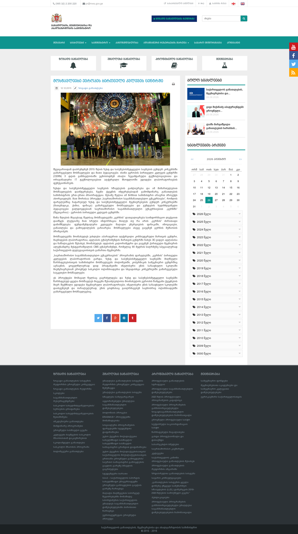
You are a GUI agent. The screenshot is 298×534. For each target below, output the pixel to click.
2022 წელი (203, 245)
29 (209, 174)
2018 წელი (203, 276)
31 (223, 174)
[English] (242, 3)
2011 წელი (203, 330)
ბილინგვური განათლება (68, 451)
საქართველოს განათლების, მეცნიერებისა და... (224, 91)
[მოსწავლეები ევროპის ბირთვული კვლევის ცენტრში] (115, 125)
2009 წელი (203, 346)
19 (209, 194)
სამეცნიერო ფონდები (214, 380)
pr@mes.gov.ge (94, 3)
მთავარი (59, 42)
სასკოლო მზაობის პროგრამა (71, 447)
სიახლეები (77, 42)
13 (216, 187)
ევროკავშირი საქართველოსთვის (221, 397)
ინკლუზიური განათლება (68, 421)
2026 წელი (203, 214)
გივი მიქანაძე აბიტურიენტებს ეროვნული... (225, 108)
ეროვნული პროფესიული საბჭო (171, 419)
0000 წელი (203, 353)
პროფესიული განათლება (174, 59)
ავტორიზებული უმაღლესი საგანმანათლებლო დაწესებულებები (118, 404)
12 (209, 187)
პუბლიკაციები (160, 497)
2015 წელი (203, 299)
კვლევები (158, 453)
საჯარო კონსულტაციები (166, 478)
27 (194, 174)
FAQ (201, 3)
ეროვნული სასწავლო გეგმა (70, 430)
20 (216, 194)
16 (238, 187)
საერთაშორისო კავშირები (168, 449)
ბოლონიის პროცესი (114, 412)
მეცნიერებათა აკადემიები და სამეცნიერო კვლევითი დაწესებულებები (219, 389)
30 (216, 174)
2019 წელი (203, 268)
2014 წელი (203, 307)
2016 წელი (203, 291)
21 (223, 194)
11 (201, 187)
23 (238, 194)
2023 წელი (203, 237)
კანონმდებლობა (127, 42)
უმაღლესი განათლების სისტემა (122, 392)
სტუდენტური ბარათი (115, 473)
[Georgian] (233, 3)
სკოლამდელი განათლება (69, 442)
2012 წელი (203, 322)
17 (194, 194)
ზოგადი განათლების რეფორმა (72, 389)
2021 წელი (203, 253)
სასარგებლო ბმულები (179, 3)
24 (194, 200)
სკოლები (58, 393)
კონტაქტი (233, 42)
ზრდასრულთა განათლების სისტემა (173, 473)
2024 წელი (203, 229)
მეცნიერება (224, 59)
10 (194, 187)
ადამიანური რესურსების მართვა (165, 42)
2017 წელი (203, 284)
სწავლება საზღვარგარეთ (118, 397)
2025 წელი (203, 222)
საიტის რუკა (218, 3)
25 (201, 200)
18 (201, 194)
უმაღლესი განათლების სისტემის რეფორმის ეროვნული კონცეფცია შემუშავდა (123, 384)
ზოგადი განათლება (73, 59)
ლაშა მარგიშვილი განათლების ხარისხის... (221, 126)
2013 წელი (203, 315)
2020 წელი (203, 260)
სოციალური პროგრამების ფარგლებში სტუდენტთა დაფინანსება (118, 428)
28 (201, 174)
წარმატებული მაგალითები (168, 432)
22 (231, 194)
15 (231, 187)
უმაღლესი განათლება (124, 59)
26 (209, 200)
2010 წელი (203, 338)
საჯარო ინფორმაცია (208, 42)
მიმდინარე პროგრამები (68, 426)
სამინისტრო (100, 42)
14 (223, 187)
